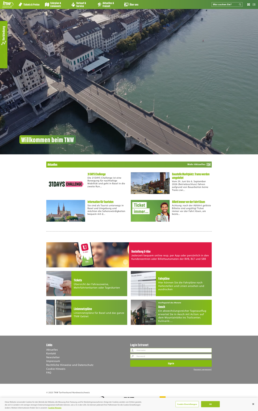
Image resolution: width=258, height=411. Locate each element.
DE (248, 4)
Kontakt (51, 353)
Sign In (171, 363)
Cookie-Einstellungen (187, 404)
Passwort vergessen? (203, 369)
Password (132, 356)
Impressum (53, 361)
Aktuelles (52, 349)
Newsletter (53, 357)
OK (210, 404)
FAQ (48, 372)
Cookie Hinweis (56, 368)
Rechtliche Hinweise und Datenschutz (69, 365)
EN (254, 4)
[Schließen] (253, 404)
